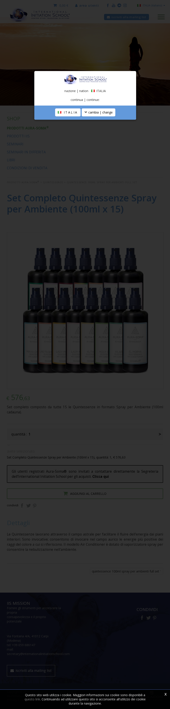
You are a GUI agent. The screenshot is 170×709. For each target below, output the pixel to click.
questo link (32, 699)
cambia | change (100, 112)
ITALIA (70, 112)
